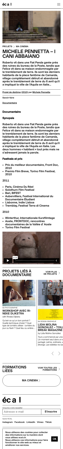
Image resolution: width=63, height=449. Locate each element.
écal (11, 400)
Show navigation (59, 4)
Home (6, 4)
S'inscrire (51, 411)
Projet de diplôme (11, 92)
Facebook (20, 422)
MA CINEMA (22, 46)
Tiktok (48, 422)
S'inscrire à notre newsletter (12, 408)
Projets (7, 46)
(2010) (24, 92)
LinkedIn (30, 422)
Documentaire (9, 103)
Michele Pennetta (41, 92)
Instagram (7, 422)
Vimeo (40, 422)
